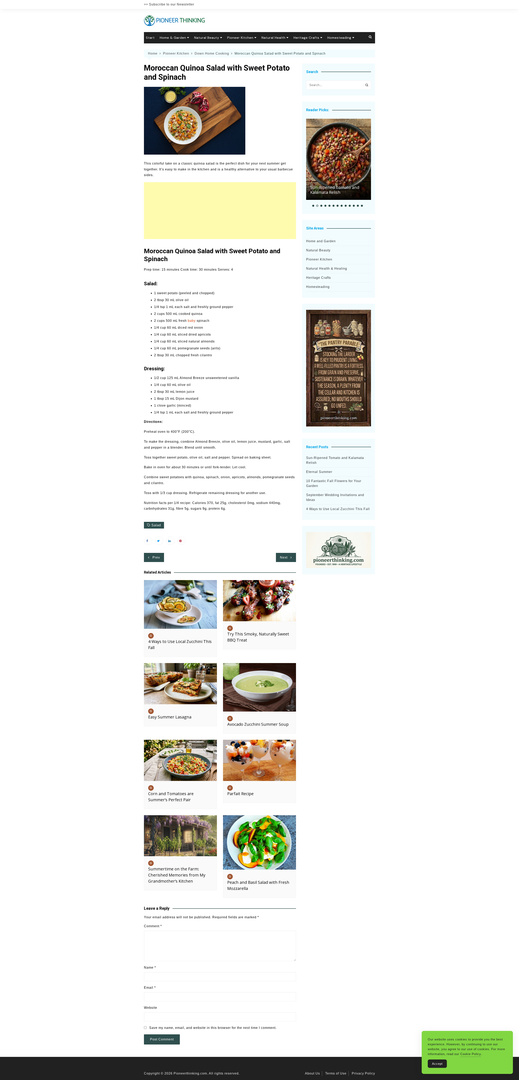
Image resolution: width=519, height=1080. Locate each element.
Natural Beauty (206, 38)
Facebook (148, 541)
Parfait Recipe (240, 793)
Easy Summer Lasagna (169, 717)
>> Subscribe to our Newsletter (169, 4)
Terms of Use (335, 1073)
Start (150, 38)
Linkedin (170, 541)
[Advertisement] (220, 210)
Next (283, 557)
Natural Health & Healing (326, 268)
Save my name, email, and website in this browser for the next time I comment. (213, 1027)
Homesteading (339, 38)
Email (150, 987)
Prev (156, 557)
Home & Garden (173, 38)
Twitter (159, 541)
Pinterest (181, 541)
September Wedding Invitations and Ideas (335, 497)
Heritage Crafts (306, 38)
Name (150, 967)
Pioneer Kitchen (240, 38)
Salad (156, 525)
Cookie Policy (470, 1054)
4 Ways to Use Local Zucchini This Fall (338, 509)
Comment (153, 926)
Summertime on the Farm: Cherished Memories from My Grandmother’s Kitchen (176, 875)
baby (192, 320)
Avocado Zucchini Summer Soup (258, 724)
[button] (313, 206)
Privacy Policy (363, 1073)
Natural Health (273, 38)
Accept (437, 1063)
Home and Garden (321, 241)
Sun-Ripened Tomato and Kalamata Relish (334, 190)
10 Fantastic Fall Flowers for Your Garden (333, 483)
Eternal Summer (319, 472)
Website (150, 1007)
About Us (312, 1073)
